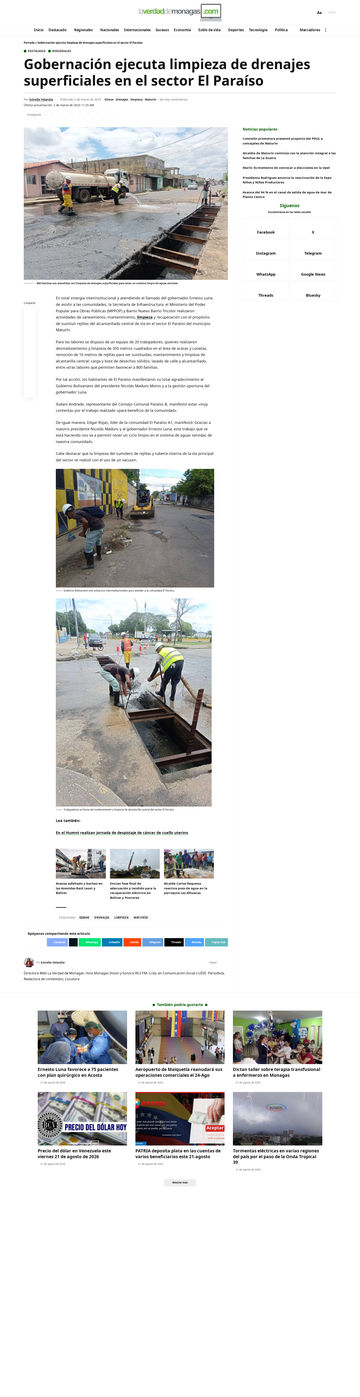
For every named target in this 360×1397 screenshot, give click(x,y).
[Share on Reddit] (84, 115)
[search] (312, 12)
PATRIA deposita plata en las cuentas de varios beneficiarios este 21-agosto (178, 1153)
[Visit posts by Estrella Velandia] (29, 962)
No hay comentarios (174, 99)
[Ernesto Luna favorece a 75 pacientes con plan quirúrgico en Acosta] (82, 1037)
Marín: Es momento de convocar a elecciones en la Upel (286, 168)
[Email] (30, 392)
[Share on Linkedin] (75, 115)
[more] (326, 30)
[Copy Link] (111, 115)
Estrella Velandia (41, 99)
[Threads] (61, 12)
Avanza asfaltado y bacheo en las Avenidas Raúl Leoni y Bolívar (79, 888)
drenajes (122, 99)
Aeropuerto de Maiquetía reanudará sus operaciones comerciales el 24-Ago (178, 1072)
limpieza (136, 99)
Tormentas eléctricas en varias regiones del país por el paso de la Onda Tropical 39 (276, 1156)
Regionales (61, 51)
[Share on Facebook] (48, 115)
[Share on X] (57, 115)
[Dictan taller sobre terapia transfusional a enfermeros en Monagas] (277, 1037)
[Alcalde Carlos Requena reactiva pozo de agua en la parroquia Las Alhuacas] (189, 864)
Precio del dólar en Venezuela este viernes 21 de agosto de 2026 (74, 1153)
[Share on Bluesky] (30, 382)
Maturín (150, 99)
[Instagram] (44, 12)
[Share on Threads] (102, 115)
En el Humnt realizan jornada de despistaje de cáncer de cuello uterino (122, 832)
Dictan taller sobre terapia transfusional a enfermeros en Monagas (276, 1072)
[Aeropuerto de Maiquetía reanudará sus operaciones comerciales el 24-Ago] (180, 1037)
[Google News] (39, 12)
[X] (33, 12)
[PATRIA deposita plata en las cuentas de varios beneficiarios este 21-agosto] (180, 1118)
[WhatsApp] (56, 12)
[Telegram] (50, 12)
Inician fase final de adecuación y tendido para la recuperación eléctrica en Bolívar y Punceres (133, 890)
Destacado (37, 51)
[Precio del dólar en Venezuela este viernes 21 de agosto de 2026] (82, 1118)
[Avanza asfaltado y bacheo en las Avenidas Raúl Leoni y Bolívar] (81, 864)
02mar (109, 99)
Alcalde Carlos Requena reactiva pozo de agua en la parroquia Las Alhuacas (185, 888)
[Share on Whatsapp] (66, 115)
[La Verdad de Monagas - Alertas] (180, 12)
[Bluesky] (67, 12)
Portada (29, 43)
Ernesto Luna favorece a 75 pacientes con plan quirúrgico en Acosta (78, 1072)
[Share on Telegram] (93, 115)
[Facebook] (27, 12)
